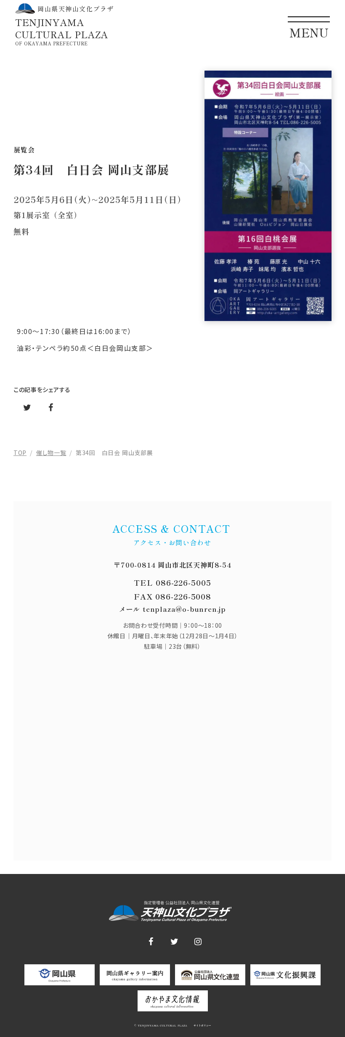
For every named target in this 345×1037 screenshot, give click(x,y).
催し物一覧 (51, 452)
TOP (20, 452)
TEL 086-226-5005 (172, 582)
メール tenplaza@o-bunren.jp (172, 609)
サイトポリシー (201, 1025)
